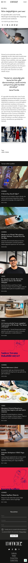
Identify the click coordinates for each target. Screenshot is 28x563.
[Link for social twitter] (9, 549)
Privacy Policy (23, 532)
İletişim (14, 555)
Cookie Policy (14, 560)
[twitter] (12, 25)
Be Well (4, 8)
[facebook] (5, 25)
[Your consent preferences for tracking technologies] (25, 560)
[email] (2, 25)
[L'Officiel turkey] (14, 2)
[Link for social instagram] (15, 549)
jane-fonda (5, 152)
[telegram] (17, 25)
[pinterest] (7, 25)
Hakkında (14, 553)
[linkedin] (10, 25)
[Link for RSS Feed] (19, 549)
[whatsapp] (14, 25)
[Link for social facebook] (12, 549)
